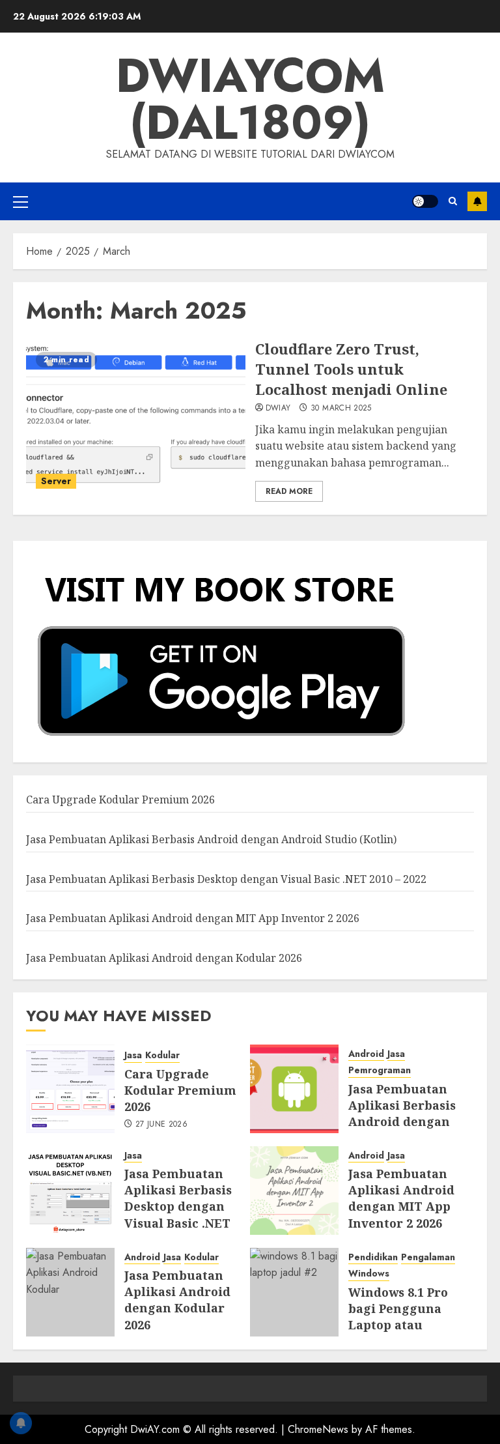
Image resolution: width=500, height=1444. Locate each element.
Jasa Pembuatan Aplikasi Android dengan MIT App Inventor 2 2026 (192, 918)
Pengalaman (428, 1257)
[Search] (453, 201)
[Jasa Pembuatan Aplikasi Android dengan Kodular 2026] (70, 1292)
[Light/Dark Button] (425, 201)
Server (56, 480)
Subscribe (477, 201)
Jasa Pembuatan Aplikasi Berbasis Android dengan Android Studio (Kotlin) (211, 839)
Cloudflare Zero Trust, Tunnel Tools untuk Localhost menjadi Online (351, 369)
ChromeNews (318, 1429)
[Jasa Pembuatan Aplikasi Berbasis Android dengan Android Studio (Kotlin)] (294, 1089)
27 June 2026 (161, 1124)
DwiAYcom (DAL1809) (250, 99)
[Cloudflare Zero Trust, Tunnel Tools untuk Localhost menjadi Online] (135, 420)
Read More (289, 491)
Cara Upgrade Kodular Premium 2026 (120, 799)
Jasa (133, 1055)
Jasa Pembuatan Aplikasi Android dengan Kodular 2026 (164, 958)
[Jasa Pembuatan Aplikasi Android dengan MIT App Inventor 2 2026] (294, 1190)
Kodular (162, 1055)
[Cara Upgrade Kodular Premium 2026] (70, 1089)
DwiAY (278, 408)
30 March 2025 (341, 408)
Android (366, 1054)
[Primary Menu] (20, 201)
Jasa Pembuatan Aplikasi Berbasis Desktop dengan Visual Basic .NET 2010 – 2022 (226, 879)
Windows (368, 1273)
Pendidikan (373, 1257)
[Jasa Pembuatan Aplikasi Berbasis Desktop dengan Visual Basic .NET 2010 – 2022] (70, 1190)
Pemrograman (379, 1070)
